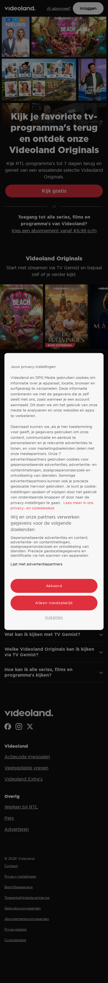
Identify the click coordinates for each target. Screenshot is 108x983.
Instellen (54, 617)
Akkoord (54, 586)
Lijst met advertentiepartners (36, 564)
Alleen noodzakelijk (54, 603)
